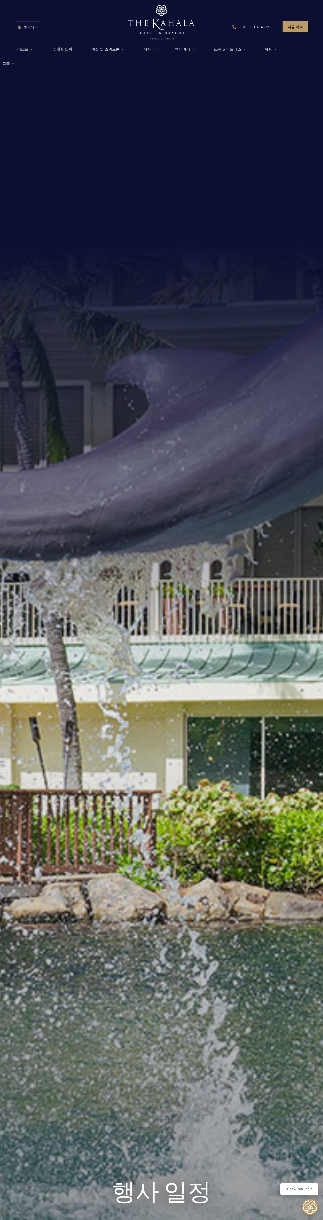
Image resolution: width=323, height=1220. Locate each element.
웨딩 (269, 49)
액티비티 (182, 49)
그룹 (6, 63)
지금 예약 (295, 27)
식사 (147, 49)
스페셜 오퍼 (62, 49)
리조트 (23, 49)
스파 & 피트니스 (227, 49)
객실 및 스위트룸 (105, 49)
